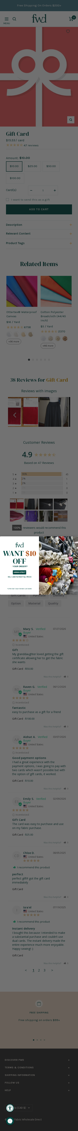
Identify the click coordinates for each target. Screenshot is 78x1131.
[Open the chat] (10, 1121)
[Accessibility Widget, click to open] (10, 1108)
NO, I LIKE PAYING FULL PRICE (19, 577)
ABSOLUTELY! (19, 572)
